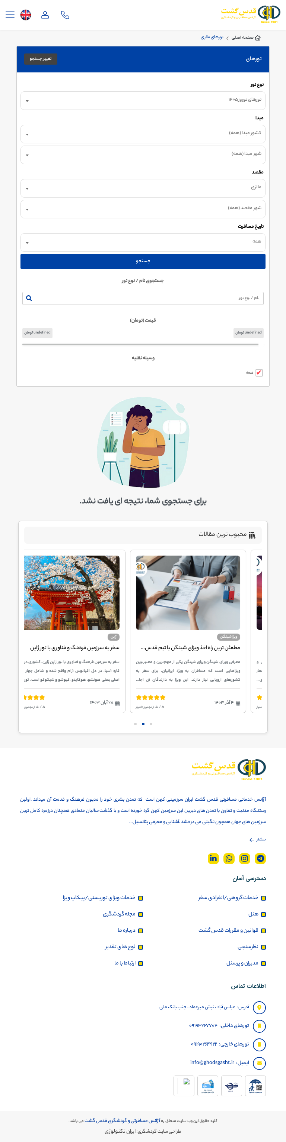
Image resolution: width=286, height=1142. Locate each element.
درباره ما (127, 931)
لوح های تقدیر (120, 947)
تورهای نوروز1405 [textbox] (245, 100)
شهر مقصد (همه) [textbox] (244, 208)
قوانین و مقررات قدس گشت (228, 931)
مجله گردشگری (119, 914)
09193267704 (203, 1026)
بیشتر (261, 839)
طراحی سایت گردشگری (159, 1132)
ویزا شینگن (240, 637)
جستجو (143, 261)
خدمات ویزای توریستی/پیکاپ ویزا (99, 898)
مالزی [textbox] (256, 187)
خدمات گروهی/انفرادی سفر (228, 898)
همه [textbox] (256, 241)
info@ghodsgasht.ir (212, 1063)
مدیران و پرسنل (242, 963)
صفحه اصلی (243, 38)
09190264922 (204, 1044)
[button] (151, 724)
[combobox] (143, 100)
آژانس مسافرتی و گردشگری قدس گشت (122, 1121)
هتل (253, 914)
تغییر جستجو (41, 59)
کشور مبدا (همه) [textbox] (245, 133)
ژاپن (125, 637)
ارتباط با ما (125, 963)
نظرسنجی (248, 947)
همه (250, 373)
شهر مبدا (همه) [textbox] (246, 154)
